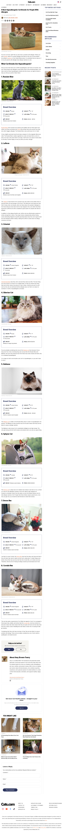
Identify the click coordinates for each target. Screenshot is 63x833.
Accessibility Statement (37, 805)
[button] (58, 2)
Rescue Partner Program (55, 803)
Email (4, 784)
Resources (49, 4)
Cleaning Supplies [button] (50, 62)
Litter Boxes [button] (49, 46)
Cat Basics (3, 733)
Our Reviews (21, 807)
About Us (20, 803)
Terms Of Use (34, 807)
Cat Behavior (36, 4)
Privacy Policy (34, 809)
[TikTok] (14, 809)
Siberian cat (26, 350)
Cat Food (8, 4)
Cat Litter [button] (48, 43)
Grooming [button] (48, 53)
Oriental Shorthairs (5, 281)
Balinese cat (6, 421)
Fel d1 (19, 129)
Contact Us (21, 805)
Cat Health (28, 4)
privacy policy (43, 827)
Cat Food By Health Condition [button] (51, 19)
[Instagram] (2, 809)
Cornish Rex (27, 623)
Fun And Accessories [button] (51, 59)
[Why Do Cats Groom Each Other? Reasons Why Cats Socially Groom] (10, 753)
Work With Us (21, 809)
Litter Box (21, 4)
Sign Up (21, 708)
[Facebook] (10, 809)
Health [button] (47, 49)
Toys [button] (47, 56)
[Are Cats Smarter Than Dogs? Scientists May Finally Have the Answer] (32, 732)
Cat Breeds (43, 4)
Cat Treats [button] (48, 27)
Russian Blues (4, 127)
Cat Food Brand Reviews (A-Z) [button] (52, 31)
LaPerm (5, 201)
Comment (5, 772)
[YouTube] (6, 809)
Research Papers (53, 807)
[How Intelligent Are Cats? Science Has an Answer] (32, 753)
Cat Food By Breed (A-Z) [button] (52, 15)
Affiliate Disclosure (36, 803)
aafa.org (10, 58)
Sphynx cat (6, 489)
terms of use (35, 827)
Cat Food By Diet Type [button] (52, 12)
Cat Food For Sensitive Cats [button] (52, 23)
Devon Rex (19, 556)
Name (4, 779)
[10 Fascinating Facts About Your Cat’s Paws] (10, 732)
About (55, 4)
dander (5, 56)
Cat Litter (15, 4)
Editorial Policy (53, 805)
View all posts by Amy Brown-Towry (17, 677)
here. (46, 820)
